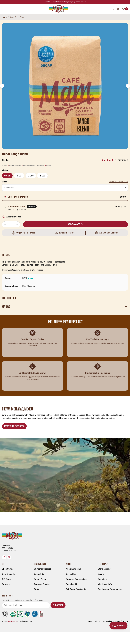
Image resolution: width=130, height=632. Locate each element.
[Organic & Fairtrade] (23, 233)
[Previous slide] (2, 86)
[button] (114, 160)
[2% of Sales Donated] (106, 233)
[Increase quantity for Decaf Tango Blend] (17, 224)
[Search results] (113, 9)
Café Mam (12, 621)
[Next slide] (128, 86)
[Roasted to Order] (64, 233)
